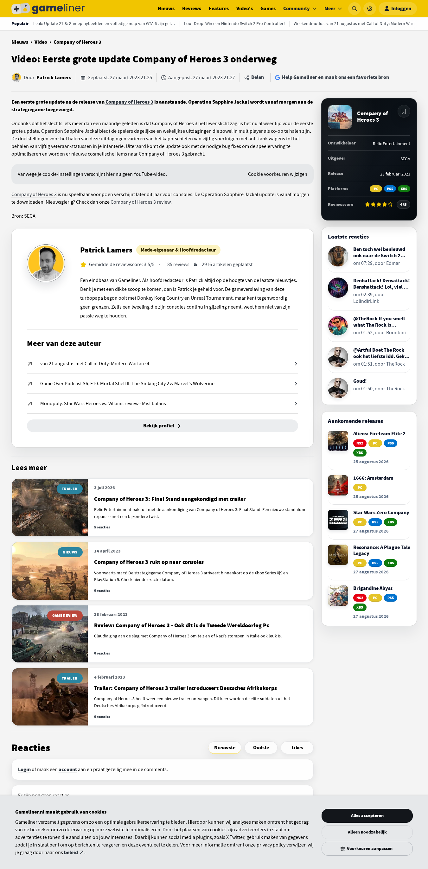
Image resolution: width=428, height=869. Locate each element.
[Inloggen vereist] (404, 111)
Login (24, 769)
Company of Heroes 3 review (140, 202)
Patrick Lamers (53, 77)
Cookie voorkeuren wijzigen (277, 174)
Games (268, 8)
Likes (297, 747)
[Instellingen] (369, 8)
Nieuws (166, 8)
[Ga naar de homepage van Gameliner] (48, 8)
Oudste (261, 747)
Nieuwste (224, 747)
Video (41, 42)
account (68, 769)
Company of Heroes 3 (77, 42)
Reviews (191, 8)
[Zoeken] (354, 8)
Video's (244, 8)
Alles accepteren (367, 816)
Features (219, 8)
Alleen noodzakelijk (367, 832)
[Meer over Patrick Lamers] (46, 263)
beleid (71, 852)
